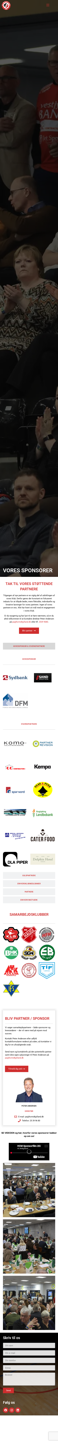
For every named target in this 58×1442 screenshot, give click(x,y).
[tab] (29, 646)
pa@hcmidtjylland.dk (21, 622)
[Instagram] (11, 1410)
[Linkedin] (18, 1410)
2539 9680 (43, 622)
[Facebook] (5, 1410)
